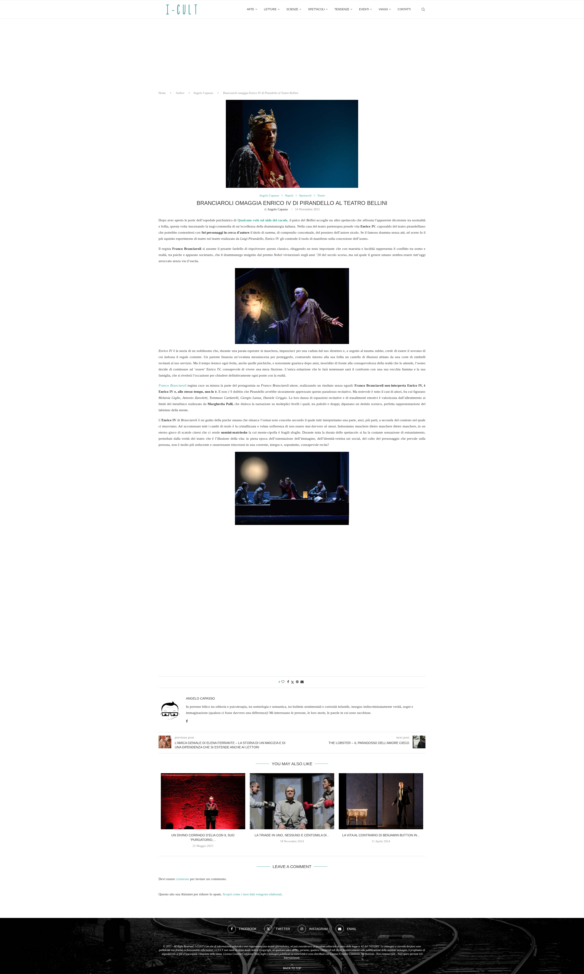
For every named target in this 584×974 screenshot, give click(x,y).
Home (162, 93)
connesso (182, 879)
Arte (250, 9)
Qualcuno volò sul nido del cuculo (262, 220)
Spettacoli (316, 9)
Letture (270, 9)
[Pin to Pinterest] (297, 682)
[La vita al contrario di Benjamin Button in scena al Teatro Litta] (381, 801)
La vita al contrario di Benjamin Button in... (381, 835)
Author (180, 93)
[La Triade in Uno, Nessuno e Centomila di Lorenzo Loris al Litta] (292, 801)
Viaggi (383, 9)
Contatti (404, 9)
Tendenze (341, 9)
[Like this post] (282, 682)
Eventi (364, 9)
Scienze (292, 9)
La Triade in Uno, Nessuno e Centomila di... (292, 835)
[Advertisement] (292, 53)
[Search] (423, 9)
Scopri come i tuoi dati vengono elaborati (252, 894)
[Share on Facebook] (288, 682)
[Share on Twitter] (292, 682)
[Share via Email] (302, 682)
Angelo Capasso (203, 93)
